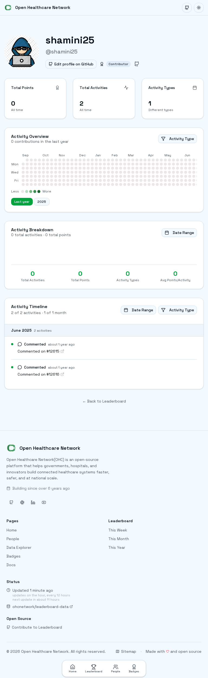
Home (11, 530)
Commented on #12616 (38, 374)
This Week (117, 530)
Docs (11, 564)
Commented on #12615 (38, 351)
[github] (136, 64)
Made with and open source (174, 651)
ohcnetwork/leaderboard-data (40, 606)
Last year (22, 201)
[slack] (22, 502)
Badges (13, 556)
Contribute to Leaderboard (37, 627)
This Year (116, 547)
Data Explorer (18, 547)
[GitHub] (187, 7)
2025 (41, 201)
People (12, 538)
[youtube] (44, 502)
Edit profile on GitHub (73, 64)
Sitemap (128, 651)
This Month (118, 538)
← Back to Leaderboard (104, 401)
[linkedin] (33, 502)
